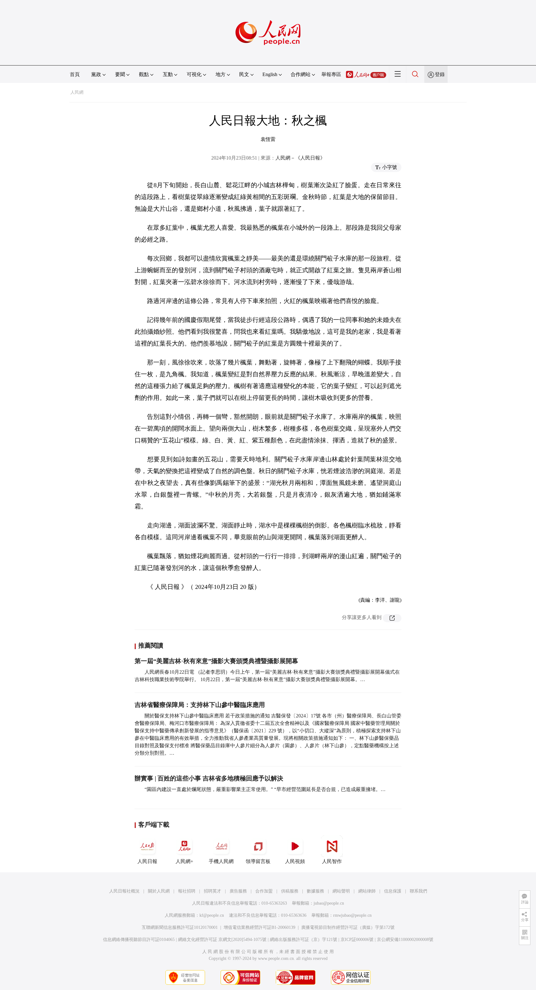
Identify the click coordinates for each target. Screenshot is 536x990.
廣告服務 (238, 891)
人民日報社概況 (124, 891)
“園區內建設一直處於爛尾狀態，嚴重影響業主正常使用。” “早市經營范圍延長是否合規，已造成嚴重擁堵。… (265, 789)
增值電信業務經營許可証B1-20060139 (259, 927)
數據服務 (315, 891)
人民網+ (184, 861)
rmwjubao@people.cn (352, 915)
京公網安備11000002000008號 (405, 939)
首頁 (75, 74)
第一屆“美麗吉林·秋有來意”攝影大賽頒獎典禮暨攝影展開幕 (216, 661)
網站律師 (367, 891)
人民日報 (147, 861)
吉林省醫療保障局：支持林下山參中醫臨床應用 (200, 704)
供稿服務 (289, 891)
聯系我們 (418, 891)
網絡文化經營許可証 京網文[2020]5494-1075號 (222, 939)
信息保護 (392, 891)
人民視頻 (295, 861)
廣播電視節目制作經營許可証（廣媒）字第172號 (348, 927)
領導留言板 (258, 861)
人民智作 (332, 861)
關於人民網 (159, 891)
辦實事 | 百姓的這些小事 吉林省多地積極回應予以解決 (209, 778)
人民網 (76, 92)
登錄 (440, 74)
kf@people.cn (211, 915)
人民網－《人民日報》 (300, 157)
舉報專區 (331, 74)
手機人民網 (221, 861)
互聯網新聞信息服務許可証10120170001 (180, 927)
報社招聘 (186, 891)
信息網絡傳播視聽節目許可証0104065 (139, 939)
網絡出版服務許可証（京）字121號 (303, 939)
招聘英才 (212, 891)
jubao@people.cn (329, 903)
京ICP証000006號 (357, 939)
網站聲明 (341, 891)
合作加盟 (264, 891)
